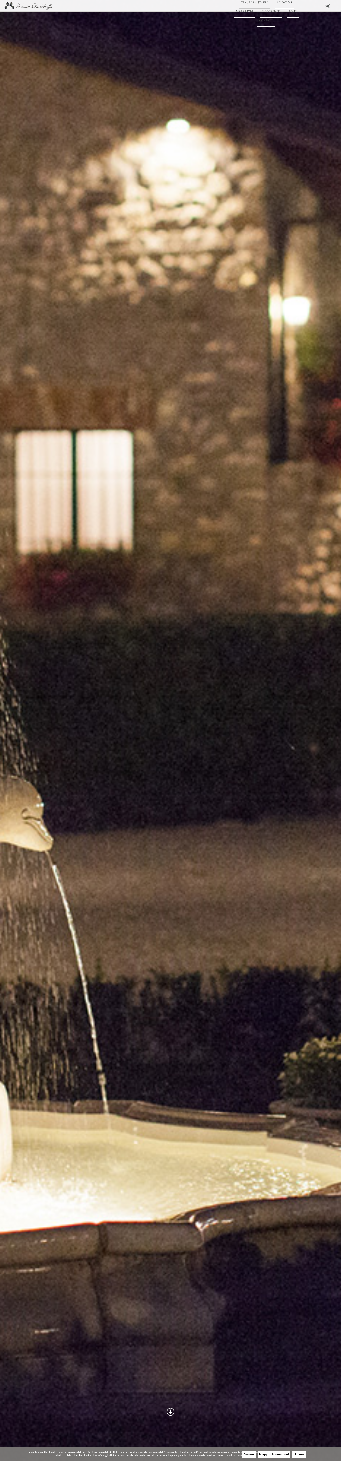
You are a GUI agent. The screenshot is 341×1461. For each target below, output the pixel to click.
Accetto (249, 1454)
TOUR (285, 42)
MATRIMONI (283, 24)
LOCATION (248, 24)
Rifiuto (299, 1454)
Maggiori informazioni (274, 1454)
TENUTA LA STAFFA (266, 7)
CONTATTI (266, 59)
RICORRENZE (256, 42)
